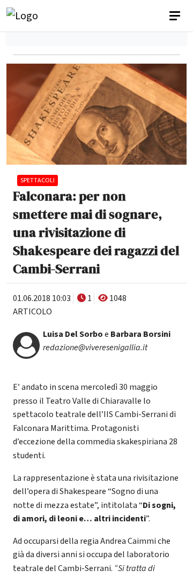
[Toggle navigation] (176, 16)
